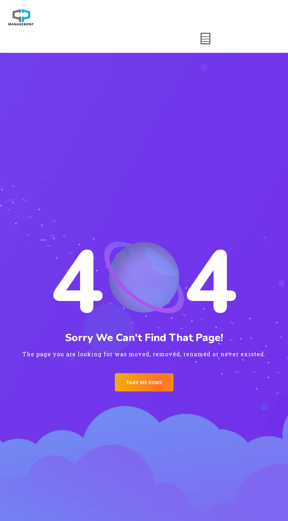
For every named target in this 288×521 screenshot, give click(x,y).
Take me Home (144, 382)
